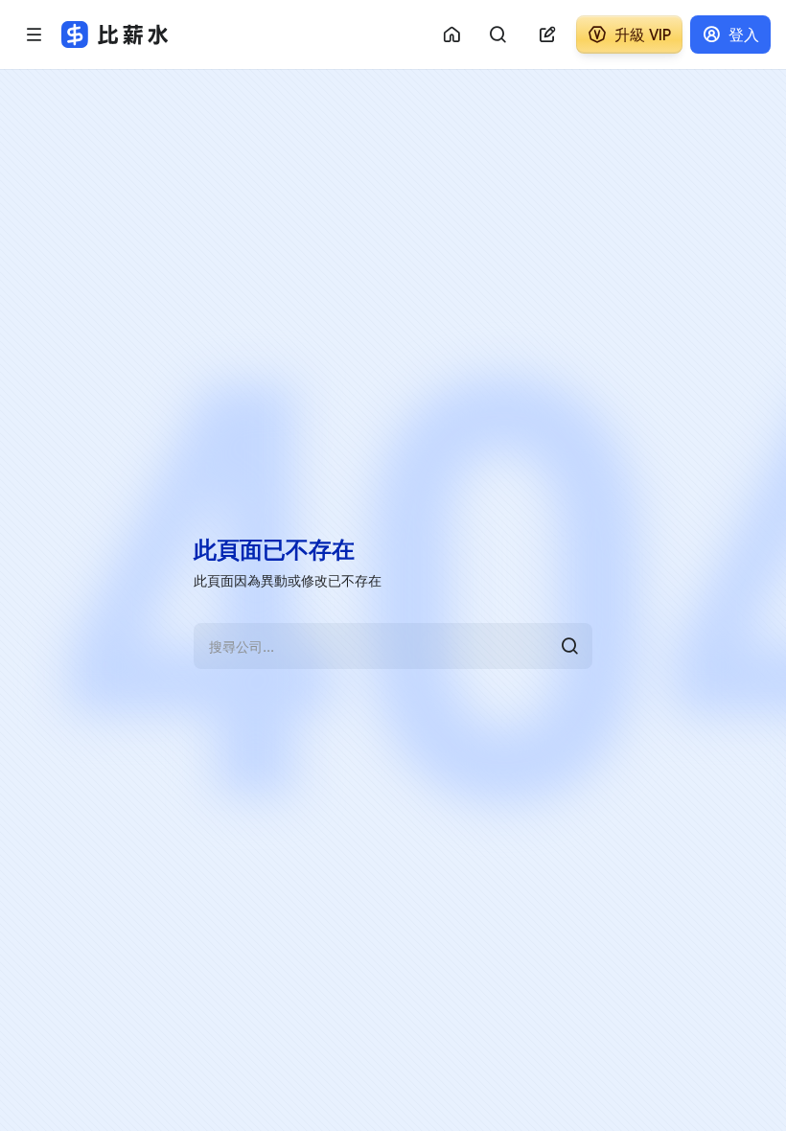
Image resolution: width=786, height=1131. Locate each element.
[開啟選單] (34, 34)
